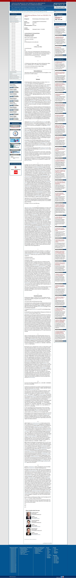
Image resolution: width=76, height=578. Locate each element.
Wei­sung (48, 477)
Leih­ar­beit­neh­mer (44, 448)
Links (48, 553)
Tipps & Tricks (22, 553)
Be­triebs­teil (39, 227)
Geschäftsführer (44, 445)
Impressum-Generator (13, 75)
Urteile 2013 (13, 36)
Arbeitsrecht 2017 (13, 557)
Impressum (56, 551)
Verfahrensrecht (37, 553)
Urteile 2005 (13, 48)
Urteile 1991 (13, 69)
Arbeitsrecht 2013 (13, 560)
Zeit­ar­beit (40, 89)
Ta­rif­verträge (31, 90)
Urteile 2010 (13, 41)
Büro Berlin (56, 556)
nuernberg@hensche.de (14, 113)
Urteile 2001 (13, 54)
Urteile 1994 (13, 64)
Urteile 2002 (13, 53)
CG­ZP (47, 89)
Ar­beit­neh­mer (33, 100)
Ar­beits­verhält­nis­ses (29, 395)
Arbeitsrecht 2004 (13, 569)
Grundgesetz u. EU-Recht (39, 548)
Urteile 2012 (13, 38)
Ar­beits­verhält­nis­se (31, 102)
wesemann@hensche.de (36, 534)
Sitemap (48, 556)
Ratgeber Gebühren (23, 552)
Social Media (49, 555)
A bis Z (48, 548)
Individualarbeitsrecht (38, 549)
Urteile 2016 (13, 32)
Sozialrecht (37, 552)
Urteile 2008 (13, 44)
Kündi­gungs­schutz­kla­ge (45, 147)
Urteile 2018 (13, 29)
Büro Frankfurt (56, 557)
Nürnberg (36, 11)
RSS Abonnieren (13, 576)
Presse (45, 7)
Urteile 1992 (13, 67)
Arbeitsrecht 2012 (13, 561)
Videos (11, 73)
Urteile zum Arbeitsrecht (39, 7)
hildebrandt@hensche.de (36, 526)
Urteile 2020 (13, 26)
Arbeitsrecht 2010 (13, 563)
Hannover (24, 11)
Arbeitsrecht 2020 (13, 554)
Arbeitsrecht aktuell (17, 7)
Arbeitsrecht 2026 (13, 548)
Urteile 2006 (13, 47)
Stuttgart (40, 11)
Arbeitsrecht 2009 (13, 564)
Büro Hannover (56, 559)
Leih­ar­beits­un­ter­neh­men (36, 423)
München (32, 11)
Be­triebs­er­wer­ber (45, 225)
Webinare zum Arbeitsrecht (14, 76)
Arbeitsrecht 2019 (13, 555)
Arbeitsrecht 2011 (13, 562)
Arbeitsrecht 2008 (13, 565)
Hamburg (20, 11)
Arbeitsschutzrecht (38, 550)
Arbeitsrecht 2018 (13, 556)
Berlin (12, 11)
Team (55, 550)
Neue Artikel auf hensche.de (24, 551)
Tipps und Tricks (12, 17)
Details (15, 87)
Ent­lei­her (43, 171)
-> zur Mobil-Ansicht (13, 14)
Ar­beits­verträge (47, 100)
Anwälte (44, 11)
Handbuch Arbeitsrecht (24, 7)
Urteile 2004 (13, 50)
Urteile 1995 (13, 63)
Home (12, 7)
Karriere (48, 551)
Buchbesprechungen (23, 548)
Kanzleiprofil (56, 549)
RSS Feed (48, 554)
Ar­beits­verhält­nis (45, 142)
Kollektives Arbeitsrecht (38, 551)
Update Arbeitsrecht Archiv (14, 78)
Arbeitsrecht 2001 (13, 572)
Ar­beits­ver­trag (43, 121)
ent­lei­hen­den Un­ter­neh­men (38, 426)
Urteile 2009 (13, 42)
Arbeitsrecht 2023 (13, 551)
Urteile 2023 (13, 23)
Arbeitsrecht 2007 (13, 566)
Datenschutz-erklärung (56, 553)
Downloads (49, 549)
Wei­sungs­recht (41, 266)
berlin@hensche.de (14, 86)
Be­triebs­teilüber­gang (39, 167)
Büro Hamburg (56, 558)
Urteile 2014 (13, 35)
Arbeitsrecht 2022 (13, 552)
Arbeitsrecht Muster (13, 72)
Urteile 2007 (13, 45)
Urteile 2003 (13, 51)
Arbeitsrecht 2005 (13, 568)
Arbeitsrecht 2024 (13, 550)
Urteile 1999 (13, 57)
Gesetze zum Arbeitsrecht (31, 7)
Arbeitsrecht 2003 (13, 570)
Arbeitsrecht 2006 (13, 567)
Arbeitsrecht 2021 (13, 553)
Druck (48, 550)
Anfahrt (11, 87)
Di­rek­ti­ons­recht (36, 265)
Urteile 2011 (13, 39)
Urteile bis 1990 (13, 70)
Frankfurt (16, 11)
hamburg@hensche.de (14, 95)
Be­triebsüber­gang (45, 175)
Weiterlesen (57, 45)
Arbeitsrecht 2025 (13, 549)
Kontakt (48, 552)
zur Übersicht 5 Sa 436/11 (47, 543)
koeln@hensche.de (14, 104)
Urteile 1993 (13, 66)
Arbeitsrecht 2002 (13, 571)
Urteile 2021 (13, 25)
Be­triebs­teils (27, 313)
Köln (28, 11)
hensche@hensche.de (35, 518)
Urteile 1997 (13, 60)
